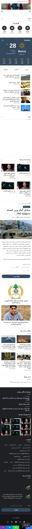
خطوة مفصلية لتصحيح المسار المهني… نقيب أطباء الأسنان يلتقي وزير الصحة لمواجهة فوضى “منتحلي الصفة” (24, 365)
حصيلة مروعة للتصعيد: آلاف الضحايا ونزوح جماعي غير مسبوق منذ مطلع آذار (24, 346)
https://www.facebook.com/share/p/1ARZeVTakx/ (17, 259)
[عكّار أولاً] (16, 6)
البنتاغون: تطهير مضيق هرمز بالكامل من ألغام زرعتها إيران (9, 175)
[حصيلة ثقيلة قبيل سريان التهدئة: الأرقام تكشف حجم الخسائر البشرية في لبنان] (8, 339)
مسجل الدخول (19, 382)
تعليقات (5, 69)
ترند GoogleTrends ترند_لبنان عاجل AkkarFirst (19, 453)
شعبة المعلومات (17, 456)
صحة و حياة (21, 203)
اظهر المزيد (16, 276)
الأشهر (27, 69)
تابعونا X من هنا (27, 475)
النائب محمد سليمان (15, 447)
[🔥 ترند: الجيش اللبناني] (24, 168)
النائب (5, 445)
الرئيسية (27, 203)
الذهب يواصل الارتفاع (14, 82)
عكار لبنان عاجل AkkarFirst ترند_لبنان (21, 465)
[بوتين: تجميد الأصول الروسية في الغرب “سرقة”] (25, 108)
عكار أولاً (6, 462)
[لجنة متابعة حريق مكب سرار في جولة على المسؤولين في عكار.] (25, 92)
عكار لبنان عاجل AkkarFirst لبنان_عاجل (21, 468)
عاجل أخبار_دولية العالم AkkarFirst (22, 462)
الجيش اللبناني (12, 445)
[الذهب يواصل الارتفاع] (25, 85)
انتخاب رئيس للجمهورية (25, 450)
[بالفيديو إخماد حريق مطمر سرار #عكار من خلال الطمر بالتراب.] (25, 77)
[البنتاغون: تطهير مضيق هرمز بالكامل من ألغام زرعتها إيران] (8, 168)
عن (13, 517)
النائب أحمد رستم (26, 447)
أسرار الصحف (27, 445)
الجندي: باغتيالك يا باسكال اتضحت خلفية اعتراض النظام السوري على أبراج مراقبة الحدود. (11, 99)
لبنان (5, 470)
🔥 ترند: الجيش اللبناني (25, 173)
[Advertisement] (16, 137)
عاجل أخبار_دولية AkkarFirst (24, 459)
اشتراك (26, 525)
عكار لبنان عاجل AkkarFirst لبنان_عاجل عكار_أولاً (19, 470)
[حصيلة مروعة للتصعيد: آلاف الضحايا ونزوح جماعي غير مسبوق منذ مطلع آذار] (24, 339)
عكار (11, 462)
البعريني (20, 445)
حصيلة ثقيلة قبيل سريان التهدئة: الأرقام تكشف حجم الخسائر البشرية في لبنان (8, 346)
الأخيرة (16, 69)
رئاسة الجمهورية (26, 456)
